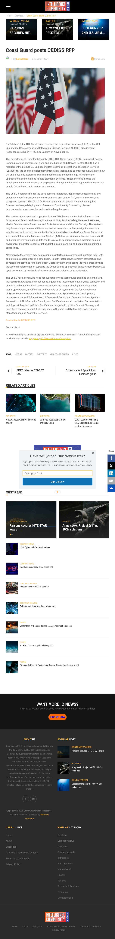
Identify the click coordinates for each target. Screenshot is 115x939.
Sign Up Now (57, 481)
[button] (57, 456)
